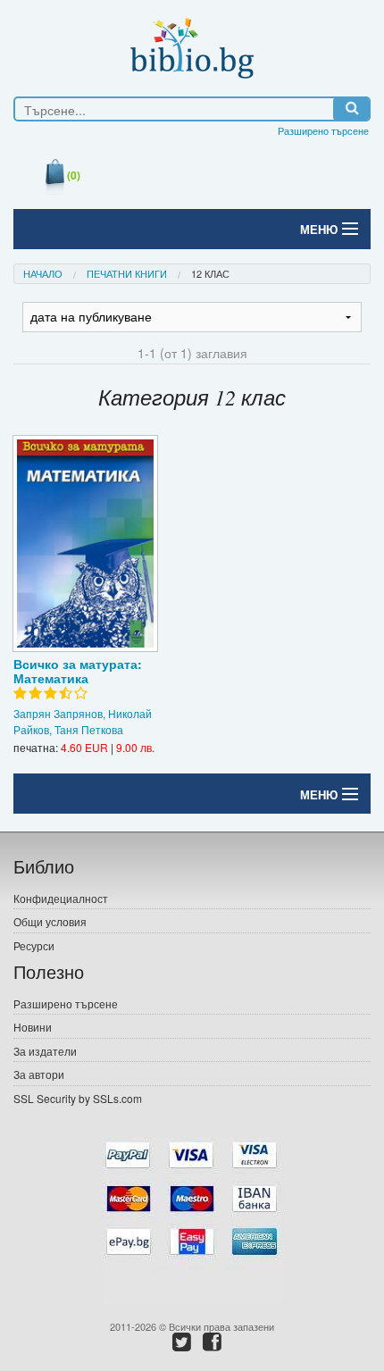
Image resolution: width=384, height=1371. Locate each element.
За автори (38, 1074)
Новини (32, 1026)
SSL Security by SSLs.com (77, 1098)
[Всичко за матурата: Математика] (85, 543)
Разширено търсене (323, 130)
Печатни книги (127, 273)
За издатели (45, 1050)
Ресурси (33, 945)
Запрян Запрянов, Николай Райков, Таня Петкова (82, 721)
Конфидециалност (60, 898)
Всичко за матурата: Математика (77, 671)
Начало (43, 273)
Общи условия (50, 921)
